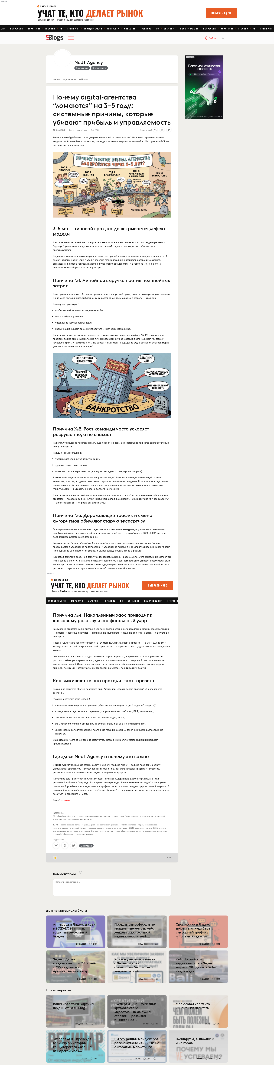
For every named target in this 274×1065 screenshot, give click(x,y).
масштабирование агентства (128, 830)
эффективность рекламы (108, 824)
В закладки (86, 845)
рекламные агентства (70, 824)
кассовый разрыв (96, 827)
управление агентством (116, 827)
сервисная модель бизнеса (86, 830)
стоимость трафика (84, 833)
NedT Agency (88, 62)
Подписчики (69, 79)
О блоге (83, 79)
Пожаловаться (99, 68)
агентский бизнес (78, 827)
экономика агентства (62, 830)
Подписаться (82, 68)
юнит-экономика (60, 827)
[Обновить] (80, 872)
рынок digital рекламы (63, 833)
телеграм (66, 800)
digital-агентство (128, 824)
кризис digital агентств (156, 827)
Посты (56, 79)
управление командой (148, 824)
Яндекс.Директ (88, 824)
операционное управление (155, 830)
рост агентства (106, 830)
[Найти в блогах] (223, 38)
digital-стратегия (136, 827)
